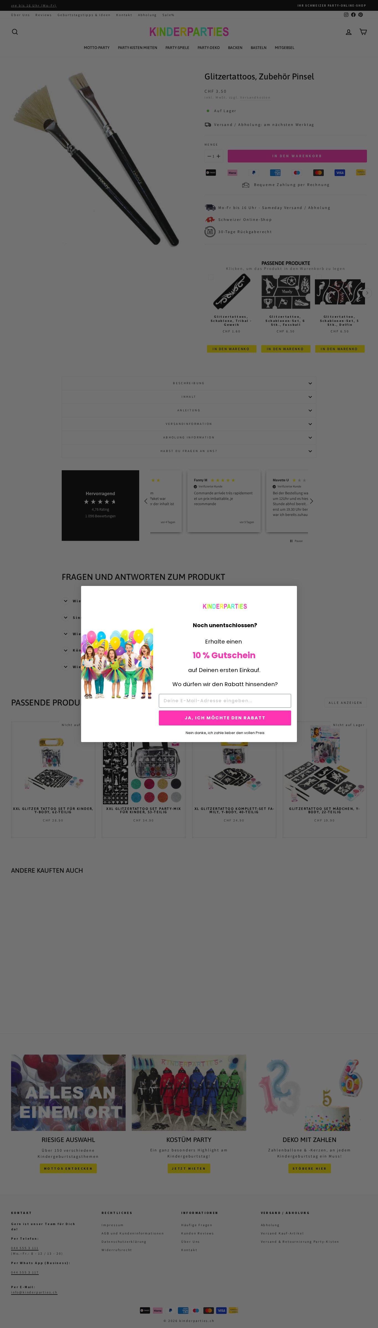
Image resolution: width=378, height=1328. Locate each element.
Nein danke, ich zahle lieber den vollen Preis (225, 732)
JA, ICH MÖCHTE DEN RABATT (225, 718)
